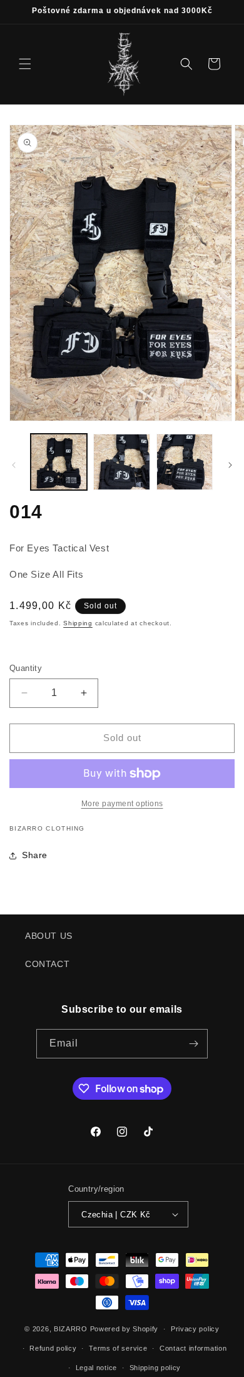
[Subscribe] (193, 1043)
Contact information (193, 1348)
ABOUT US (49, 936)
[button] (25, 64)
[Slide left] (14, 465)
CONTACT (47, 964)
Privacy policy (195, 1329)
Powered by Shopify (124, 1329)
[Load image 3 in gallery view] (184, 462)
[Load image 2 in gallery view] (121, 462)
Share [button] (35, 855)
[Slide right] (230, 465)
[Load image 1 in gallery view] (59, 462)
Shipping (78, 623)
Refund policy (52, 1348)
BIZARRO (71, 1329)
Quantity (25, 668)
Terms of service (118, 1348)
